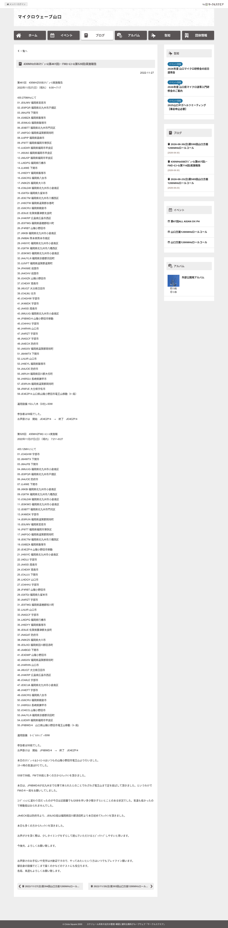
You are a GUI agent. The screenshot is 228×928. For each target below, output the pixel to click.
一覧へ (23, 51)
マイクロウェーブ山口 (40, 16)
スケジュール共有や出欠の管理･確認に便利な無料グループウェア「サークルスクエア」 (126, 924)
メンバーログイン (17, 4)
